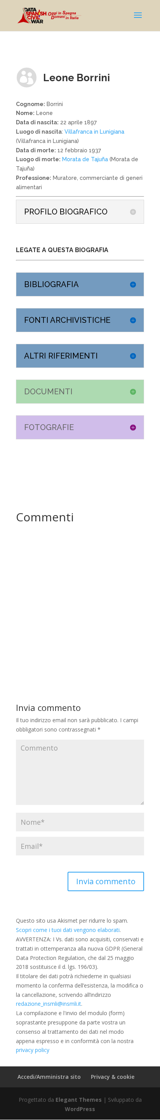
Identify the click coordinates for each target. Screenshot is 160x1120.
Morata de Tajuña (84, 159)
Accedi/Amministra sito (49, 1076)
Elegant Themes (79, 1099)
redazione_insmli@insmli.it (48, 1003)
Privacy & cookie (112, 1076)
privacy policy (32, 1050)
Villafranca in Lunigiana (94, 132)
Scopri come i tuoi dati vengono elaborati (68, 930)
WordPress (80, 1109)
